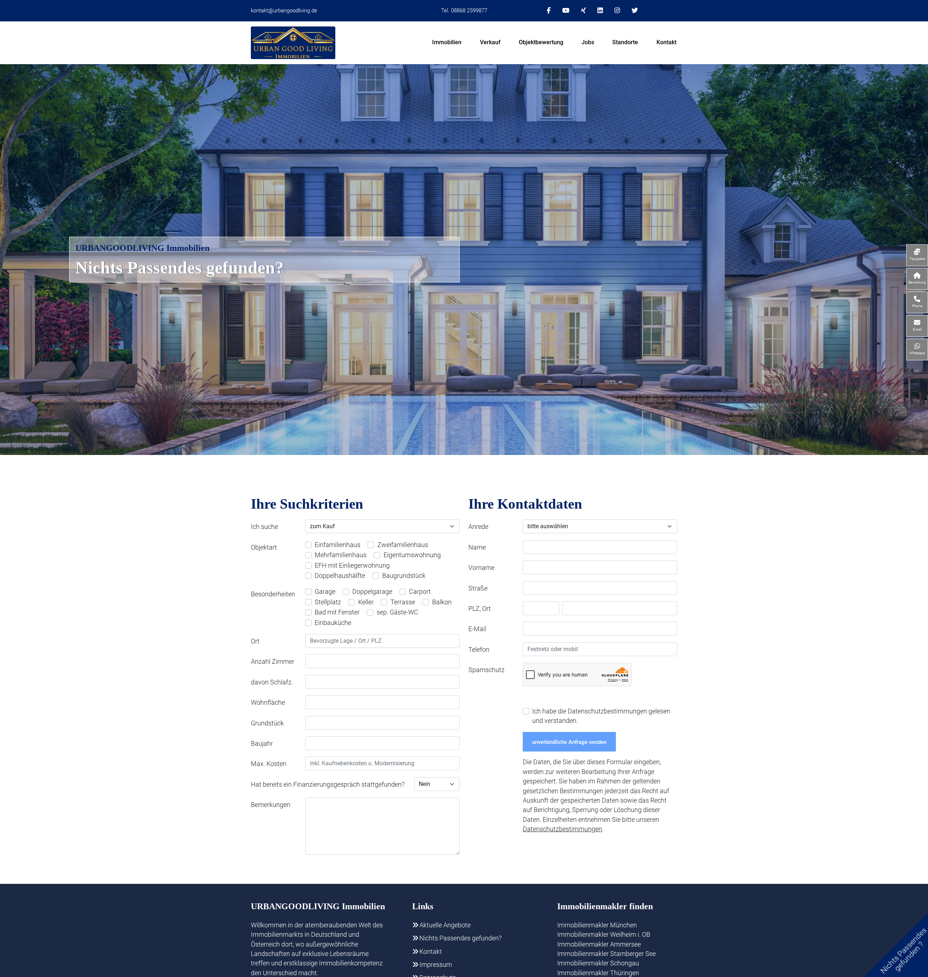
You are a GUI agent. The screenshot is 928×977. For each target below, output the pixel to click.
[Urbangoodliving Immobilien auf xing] (583, 10)
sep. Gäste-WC (397, 612)
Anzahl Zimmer (272, 661)
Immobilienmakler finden (605, 906)
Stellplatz (328, 602)
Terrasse (402, 602)
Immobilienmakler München (597, 925)
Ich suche (264, 526)
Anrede (478, 526)
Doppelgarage (372, 591)
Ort (255, 641)
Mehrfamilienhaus (340, 555)
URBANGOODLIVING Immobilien (142, 248)
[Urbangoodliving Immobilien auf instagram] (617, 10)
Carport (420, 591)
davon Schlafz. (272, 682)
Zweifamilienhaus (402, 544)
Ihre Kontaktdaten (525, 504)
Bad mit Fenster (337, 612)
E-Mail (477, 629)
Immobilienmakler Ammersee (599, 944)
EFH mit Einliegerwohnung (352, 565)
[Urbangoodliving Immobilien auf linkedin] (600, 10)
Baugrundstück (404, 575)
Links (422, 906)
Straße (478, 588)
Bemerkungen (270, 804)
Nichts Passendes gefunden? (179, 267)
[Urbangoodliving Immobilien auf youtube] (565, 10)
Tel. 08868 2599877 (464, 10)
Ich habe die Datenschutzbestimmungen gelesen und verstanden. (601, 716)
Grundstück (267, 723)
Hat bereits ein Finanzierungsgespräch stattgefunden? (328, 784)
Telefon (478, 649)
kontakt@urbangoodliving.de (284, 10)
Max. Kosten (268, 763)
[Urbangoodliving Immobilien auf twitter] (634, 10)
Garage (325, 591)
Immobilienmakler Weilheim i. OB (603, 934)
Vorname (481, 567)
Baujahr (262, 743)
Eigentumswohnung (412, 555)
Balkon (442, 602)
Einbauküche (333, 622)
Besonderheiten (273, 594)
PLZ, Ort (479, 608)
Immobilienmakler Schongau (598, 963)
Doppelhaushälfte (340, 575)
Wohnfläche (268, 702)
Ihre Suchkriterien (307, 504)
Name (477, 547)
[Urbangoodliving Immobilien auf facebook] (549, 10)
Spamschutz (486, 670)
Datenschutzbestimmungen (562, 829)
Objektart (264, 547)
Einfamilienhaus (337, 544)
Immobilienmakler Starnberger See (606, 953)
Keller (366, 602)
